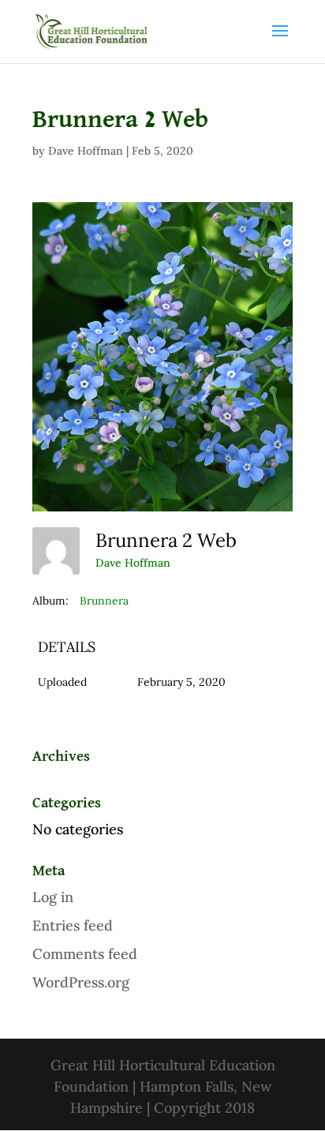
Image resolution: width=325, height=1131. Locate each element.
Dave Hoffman (85, 151)
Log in (52, 897)
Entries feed (72, 925)
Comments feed (84, 954)
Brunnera (104, 601)
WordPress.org (80, 982)
